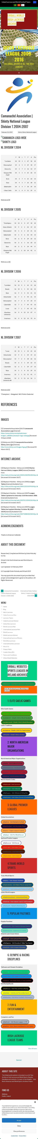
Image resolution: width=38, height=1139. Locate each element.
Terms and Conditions (10, 655)
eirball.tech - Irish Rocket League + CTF (15, 1022)
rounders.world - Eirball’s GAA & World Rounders (18, 722)
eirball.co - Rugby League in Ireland (13, 830)
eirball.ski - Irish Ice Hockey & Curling (14, 772)
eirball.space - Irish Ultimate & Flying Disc (15, 793)
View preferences (19, 1131)
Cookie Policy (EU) (8, 652)
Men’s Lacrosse (8, 612)
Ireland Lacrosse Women (10, 621)
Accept (19, 1120)
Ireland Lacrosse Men (9, 615)
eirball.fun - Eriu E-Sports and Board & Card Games (18, 1026)
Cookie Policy (14, 1135)
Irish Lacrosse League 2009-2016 (19, 53)
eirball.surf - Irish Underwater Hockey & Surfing (17, 889)
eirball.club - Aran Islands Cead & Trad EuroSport (18, 901)
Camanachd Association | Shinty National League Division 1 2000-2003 (10, 593)
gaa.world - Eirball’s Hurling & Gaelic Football (16, 713)
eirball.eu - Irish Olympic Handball (13, 880)
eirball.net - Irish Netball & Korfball (13, 822)
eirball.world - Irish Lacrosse (11, 784)
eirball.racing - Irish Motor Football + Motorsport (17, 997)
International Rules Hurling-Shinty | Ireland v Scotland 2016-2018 (28, 593)
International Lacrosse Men (11, 629)
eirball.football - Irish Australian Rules (14, 826)
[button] (35, 1102)
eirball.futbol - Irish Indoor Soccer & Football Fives (18, 797)
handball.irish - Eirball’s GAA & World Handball (17, 718)
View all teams (32, 1048)
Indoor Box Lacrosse (9, 624)
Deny (19, 1126)
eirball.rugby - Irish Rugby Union (12, 847)
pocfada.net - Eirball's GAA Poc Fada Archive (16, 730)
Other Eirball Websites (10, 658)
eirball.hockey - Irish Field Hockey (13, 851)
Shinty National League (29, 132)
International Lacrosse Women (12, 638)
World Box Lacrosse (9, 641)
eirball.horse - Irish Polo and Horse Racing (15, 988)
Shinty (20, 132)
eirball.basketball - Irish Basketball (13, 768)
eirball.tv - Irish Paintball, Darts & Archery (15, 972)
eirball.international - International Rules (15, 897)
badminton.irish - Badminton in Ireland (14, 930)
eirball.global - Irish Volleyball (11, 789)
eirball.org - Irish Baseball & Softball (13, 776)
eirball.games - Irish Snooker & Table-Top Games (17, 943)
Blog (4, 609)
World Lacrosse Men (9, 626)
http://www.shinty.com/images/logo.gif (14, 447)
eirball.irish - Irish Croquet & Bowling (14, 947)
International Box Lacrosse (11, 643)
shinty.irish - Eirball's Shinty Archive (13, 734)
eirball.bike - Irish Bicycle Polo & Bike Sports (16, 993)
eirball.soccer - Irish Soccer (11, 843)
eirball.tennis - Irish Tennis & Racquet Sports (16, 926)
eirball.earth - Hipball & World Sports (14, 906)
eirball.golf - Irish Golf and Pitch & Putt (14, 938)
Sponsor (19, 37)
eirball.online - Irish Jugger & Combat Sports (16, 976)
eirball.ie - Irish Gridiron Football (12, 763)
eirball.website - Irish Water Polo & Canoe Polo (17, 885)
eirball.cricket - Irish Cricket (11, 856)
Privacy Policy (22, 1135)
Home (5, 606)
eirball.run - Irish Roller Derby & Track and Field (17, 980)
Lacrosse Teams (8, 618)
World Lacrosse (8, 632)
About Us (6, 646)
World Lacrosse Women (10, 635)
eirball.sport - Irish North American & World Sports (18, 684)
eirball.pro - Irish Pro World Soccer (13, 835)
